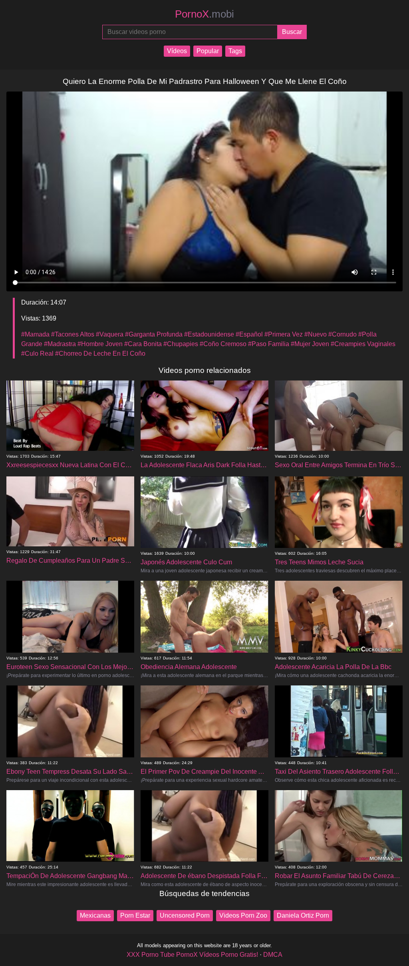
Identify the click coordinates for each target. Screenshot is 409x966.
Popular (208, 51)
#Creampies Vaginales (363, 344)
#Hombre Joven (100, 344)
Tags (235, 51)
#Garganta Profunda (154, 334)
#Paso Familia (268, 344)
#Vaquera (109, 334)
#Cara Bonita (143, 344)
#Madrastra (60, 344)
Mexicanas (95, 915)
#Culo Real (37, 353)
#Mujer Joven (310, 344)
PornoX (204, 14)
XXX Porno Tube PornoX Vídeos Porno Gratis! (192, 954)
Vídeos (177, 51)
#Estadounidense (209, 334)
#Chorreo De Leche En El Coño (100, 353)
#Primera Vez (283, 334)
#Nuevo (315, 334)
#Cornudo (342, 334)
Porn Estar (135, 915)
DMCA (272, 954)
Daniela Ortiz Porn (303, 915)
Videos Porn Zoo (243, 915)
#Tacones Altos (72, 334)
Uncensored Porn (185, 915)
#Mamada (35, 334)
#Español (249, 334)
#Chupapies (180, 344)
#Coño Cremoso (223, 344)
